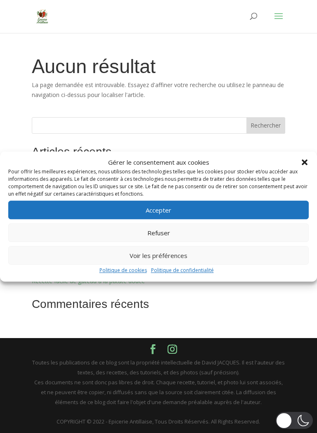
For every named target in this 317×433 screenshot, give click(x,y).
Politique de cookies (123, 270)
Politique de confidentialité (182, 270)
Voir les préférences (158, 255)
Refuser (158, 233)
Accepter (158, 210)
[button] (304, 163)
